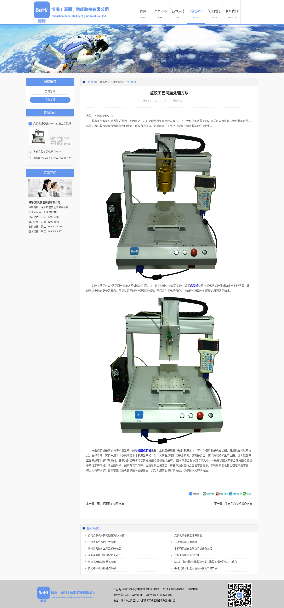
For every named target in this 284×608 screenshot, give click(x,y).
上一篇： (105, 503)
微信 (248, 494)
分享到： (197, 494)
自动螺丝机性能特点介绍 (102, 568)
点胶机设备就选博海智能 (188, 535)
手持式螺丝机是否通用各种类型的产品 (195, 568)
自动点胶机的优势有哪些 (47, 151)
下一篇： (233, 503)
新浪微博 (223, 494)
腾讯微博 (237, 494)
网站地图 (192, 589)
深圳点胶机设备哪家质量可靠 (104, 555)
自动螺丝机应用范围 (185, 542)
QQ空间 (210, 494)
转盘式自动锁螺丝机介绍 (102, 561)
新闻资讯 (118, 82)
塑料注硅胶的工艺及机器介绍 (104, 548)
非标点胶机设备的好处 (186, 555)
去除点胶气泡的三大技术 (102, 542)
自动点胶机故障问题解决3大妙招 (106, 535)
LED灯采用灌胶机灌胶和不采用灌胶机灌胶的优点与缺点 (205, 561)
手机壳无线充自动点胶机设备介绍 (193, 548)
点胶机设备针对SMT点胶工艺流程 (52, 123)
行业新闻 (131, 82)
